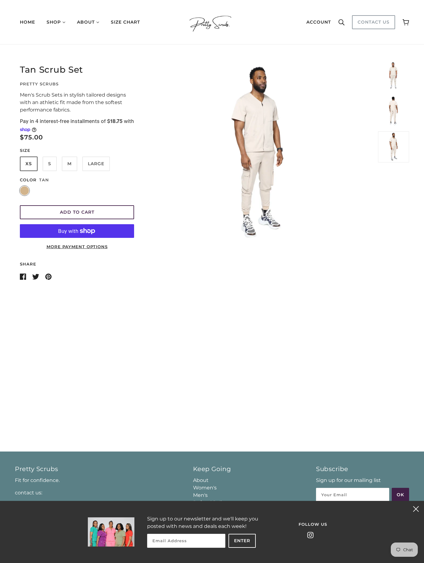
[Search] (341, 22)
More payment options (77, 246)
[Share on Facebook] (23, 276)
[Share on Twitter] (36, 276)
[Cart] (406, 22)
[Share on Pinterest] (48, 276)
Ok (400, 494)
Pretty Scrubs (39, 83)
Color (28, 179)
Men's (200, 495)
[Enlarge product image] (258, 152)
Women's (205, 488)
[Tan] (24, 190)
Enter (242, 540)
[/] (212, 22)
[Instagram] (310, 535)
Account (318, 22)
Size (25, 150)
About (201, 480)
